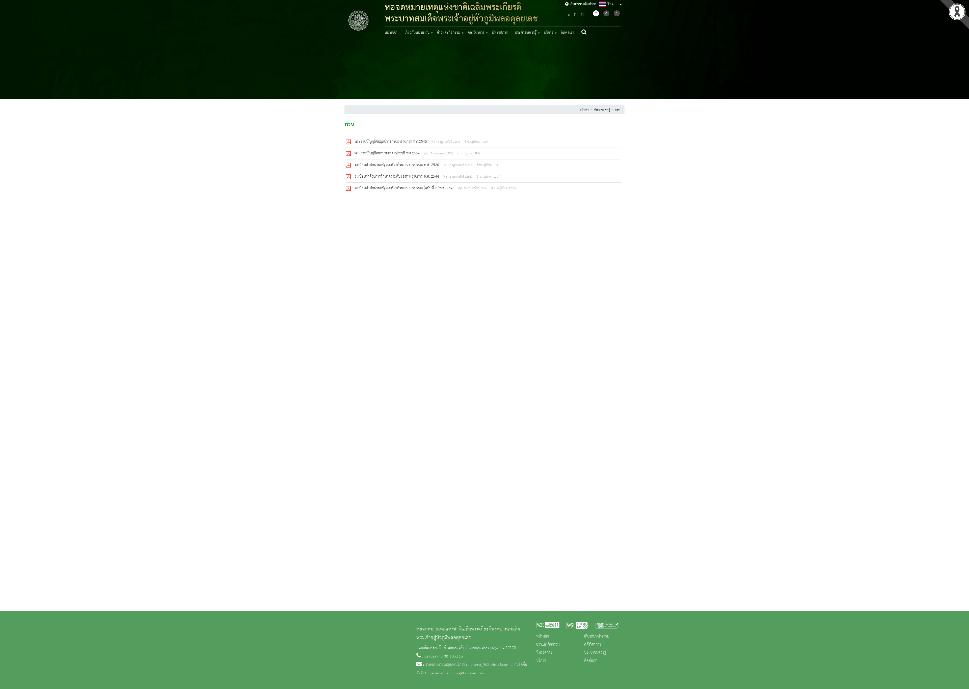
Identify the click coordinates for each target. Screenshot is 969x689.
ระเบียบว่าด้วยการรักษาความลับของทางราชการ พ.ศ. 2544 (397, 176)
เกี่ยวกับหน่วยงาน (596, 636)
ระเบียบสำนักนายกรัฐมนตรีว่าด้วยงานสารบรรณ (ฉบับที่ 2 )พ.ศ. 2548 (405, 188)
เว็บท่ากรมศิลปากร (583, 4)
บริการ (541, 661)
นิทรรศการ (500, 33)
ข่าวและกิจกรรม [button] (448, 33)
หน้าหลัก (391, 33)
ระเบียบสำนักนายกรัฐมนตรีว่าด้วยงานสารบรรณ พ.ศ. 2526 (397, 165)
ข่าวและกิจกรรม (548, 644)
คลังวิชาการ (592, 644)
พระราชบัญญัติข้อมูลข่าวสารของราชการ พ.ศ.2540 (391, 141)
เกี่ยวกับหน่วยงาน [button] (417, 33)
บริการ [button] (548, 33)
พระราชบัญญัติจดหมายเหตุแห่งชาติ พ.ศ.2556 (388, 153)
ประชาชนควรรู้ (602, 110)
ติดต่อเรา (567, 33)
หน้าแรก (584, 110)
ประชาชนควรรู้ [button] (525, 33)
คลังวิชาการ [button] (476, 33)
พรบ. (618, 110)
